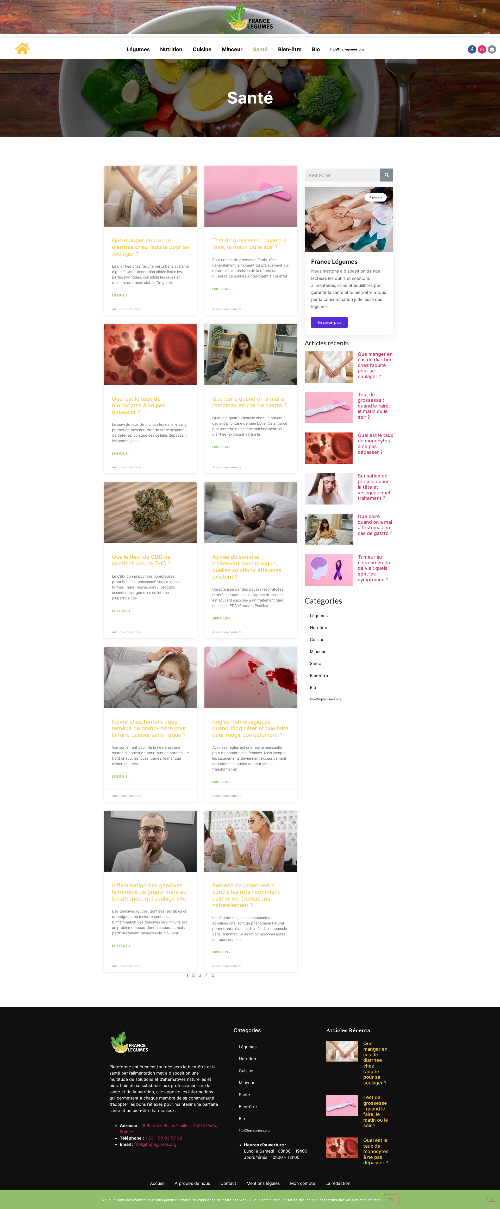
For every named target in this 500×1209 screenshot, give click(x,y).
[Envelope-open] (492, 49)
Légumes (138, 49)
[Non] (491, 1199)
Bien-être (290, 49)
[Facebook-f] (472, 49)
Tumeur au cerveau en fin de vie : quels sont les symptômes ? (374, 568)
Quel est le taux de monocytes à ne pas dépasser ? (138, 405)
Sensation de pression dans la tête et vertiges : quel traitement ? (374, 487)
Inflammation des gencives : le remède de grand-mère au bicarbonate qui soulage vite (149, 892)
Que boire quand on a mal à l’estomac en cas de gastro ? (249, 402)
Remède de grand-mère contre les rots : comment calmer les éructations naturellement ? (246, 895)
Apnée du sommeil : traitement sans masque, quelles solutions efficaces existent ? (246, 567)
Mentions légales (263, 1183)
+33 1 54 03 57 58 (163, 1138)
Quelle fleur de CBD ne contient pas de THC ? (141, 560)
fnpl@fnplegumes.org (347, 49)
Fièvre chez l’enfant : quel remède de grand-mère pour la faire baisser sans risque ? (149, 728)
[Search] (386, 175)
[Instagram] (482, 49)
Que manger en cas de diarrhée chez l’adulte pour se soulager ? (150, 247)
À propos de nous (192, 1183)
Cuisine (202, 49)
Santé (260, 49)
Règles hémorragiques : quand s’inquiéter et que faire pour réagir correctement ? (250, 728)
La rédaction (338, 1183)
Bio (316, 49)
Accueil (157, 1183)
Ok (391, 1199)
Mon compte (302, 1183)
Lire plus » (121, 295)
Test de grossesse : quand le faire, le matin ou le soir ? (249, 243)
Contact (228, 1183)
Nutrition (171, 49)
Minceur (232, 49)
